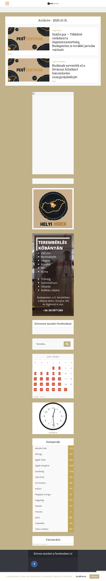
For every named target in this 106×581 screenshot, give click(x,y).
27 (41, 389)
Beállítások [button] (81, 576)
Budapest (53, 432)
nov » (42, 396)
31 (65, 389)
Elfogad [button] (94, 576)
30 (59, 389)
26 (35, 389)
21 (47, 384)
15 (53, 379)
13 (41, 379)
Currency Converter (39, 544)
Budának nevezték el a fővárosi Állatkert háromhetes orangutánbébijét (68, 71)
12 (35, 379)
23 (59, 384)
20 (41, 384)
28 (47, 389)
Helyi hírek (56, 30)
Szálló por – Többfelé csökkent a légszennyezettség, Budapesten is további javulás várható (73, 42)
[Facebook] (34, 564)
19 (35, 384)
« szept (35, 396)
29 (53, 389)
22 (53, 384)
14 (47, 379)
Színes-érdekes (59, 61)
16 (59, 379)
